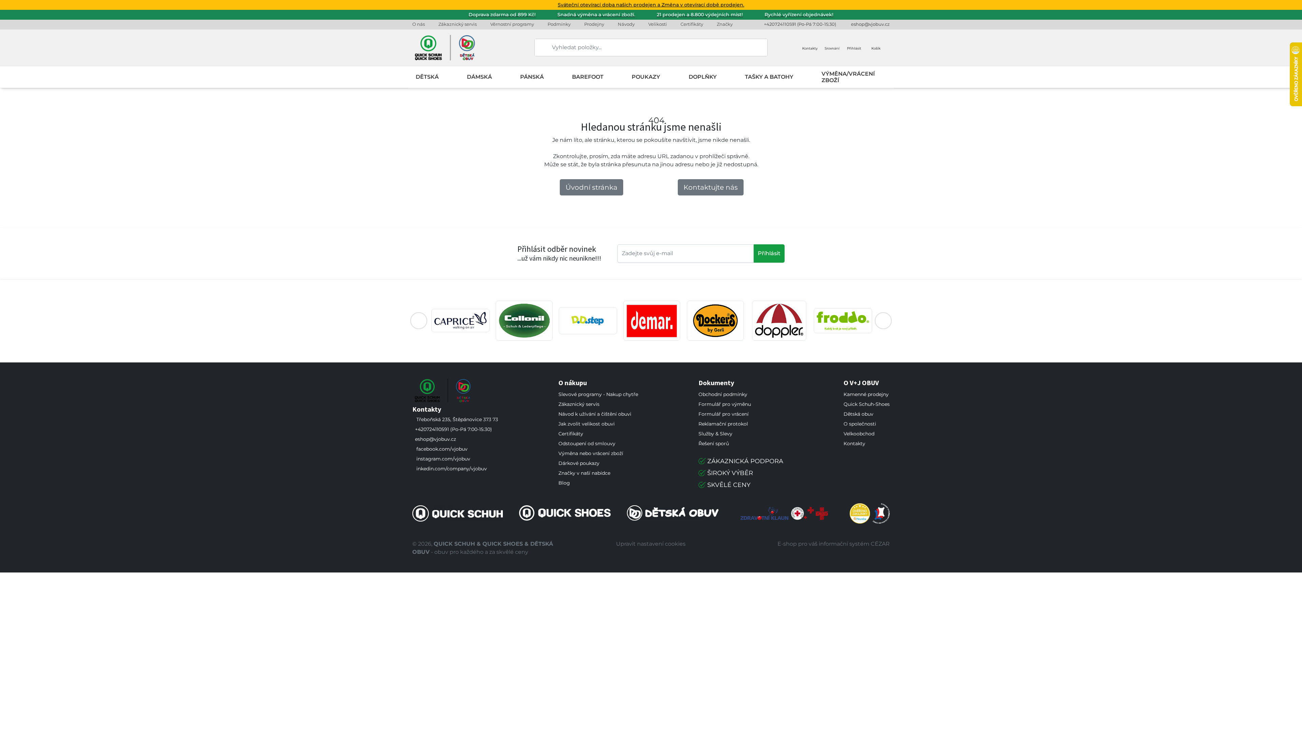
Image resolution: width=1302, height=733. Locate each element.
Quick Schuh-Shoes (867, 404)
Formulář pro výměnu (724, 404)
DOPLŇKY (703, 77)
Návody (626, 24)
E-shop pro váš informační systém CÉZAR (833, 544)
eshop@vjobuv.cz (870, 24)
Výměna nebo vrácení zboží (590, 453)
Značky (725, 24)
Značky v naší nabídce (584, 473)
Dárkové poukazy (578, 463)
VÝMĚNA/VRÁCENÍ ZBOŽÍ (848, 77)
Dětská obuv (858, 414)
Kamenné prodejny (866, 394)
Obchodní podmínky (722, 394)
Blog (564, 483)
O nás (418, 24)
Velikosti (657, 24)
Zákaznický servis (457, 24)
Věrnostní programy (512, 24)
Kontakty (854, 443)
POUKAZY (646, 77)
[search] (540, 47)
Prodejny (594, 24)
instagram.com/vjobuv (443, 459)
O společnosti (860, 424)
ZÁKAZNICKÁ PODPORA (745, 461)
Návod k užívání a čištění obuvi (594, 414)
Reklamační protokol (723, 424)
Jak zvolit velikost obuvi (586, 424)
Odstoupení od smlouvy (586, 443)
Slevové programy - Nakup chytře (598, 394)
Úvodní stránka (591, 187)
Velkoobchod (859, 434)
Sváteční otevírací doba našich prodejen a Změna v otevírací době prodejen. (651, 5)
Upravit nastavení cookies (651, 544)
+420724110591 (780, 24)
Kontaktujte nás (711, 187)
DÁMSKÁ (479, 77)
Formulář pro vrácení (723, 414)
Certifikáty (691, 24)
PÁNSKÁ (532, 77)
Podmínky (559, 24)
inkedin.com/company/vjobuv (451, 469)
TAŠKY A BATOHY (769, 77)
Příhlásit (769, 253)
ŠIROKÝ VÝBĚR (730, 473)
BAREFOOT (588, 77)
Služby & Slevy (715, 434)
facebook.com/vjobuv (442, 449)
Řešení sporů (713, 443)
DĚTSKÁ (427, 77)
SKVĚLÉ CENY (728, 485)
